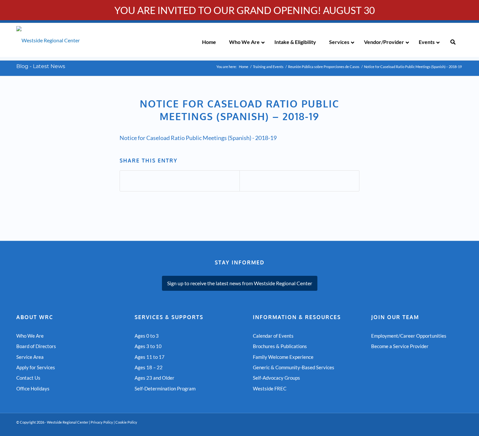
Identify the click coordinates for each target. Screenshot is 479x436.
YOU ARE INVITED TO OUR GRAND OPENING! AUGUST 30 (244, 10)
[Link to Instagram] (458, 428)
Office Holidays (33, 388)
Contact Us (28, 378)
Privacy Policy (102, 422)
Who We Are (30, 336)
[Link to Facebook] (448, 428)
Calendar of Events (273, 336)
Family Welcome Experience (283, 357)
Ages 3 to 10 (148, 346)
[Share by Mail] (299, 181)
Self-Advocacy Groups (276, 378)
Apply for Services (35, 367)
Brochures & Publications (280, 346)
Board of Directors (36, 346)
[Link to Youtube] (438, 428)
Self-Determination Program (165, 388)
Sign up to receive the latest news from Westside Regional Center (239, 283)
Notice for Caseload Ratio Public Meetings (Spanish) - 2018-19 (198, 137)
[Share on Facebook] (180, 181)
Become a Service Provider (399, 346)
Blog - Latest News (40, 66)
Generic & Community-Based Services (293, 367)
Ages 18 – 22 (149, 367)
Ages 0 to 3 (147, 336)
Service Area (30, 357)
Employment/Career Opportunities (408, 336)
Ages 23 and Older (154, 378)
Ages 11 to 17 (150, 357)
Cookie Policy (126, 422)
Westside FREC (269, 388)
